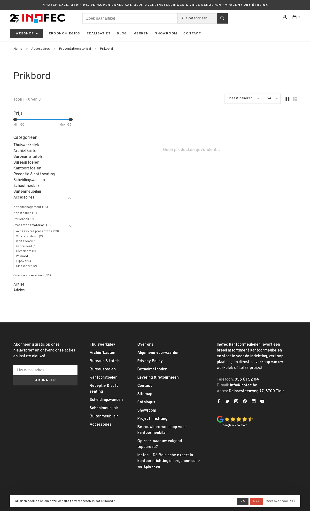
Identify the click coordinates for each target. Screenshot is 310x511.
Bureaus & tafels (28, 156)
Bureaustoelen (26, 162)
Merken (141, 34)
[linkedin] (254, 401)
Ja (243, 501)
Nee (256, 501)
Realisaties (98, 34)
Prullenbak (23, 219)
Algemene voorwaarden (158, 353)
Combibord (26, 251)
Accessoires (40, 49)
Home (17, 49)
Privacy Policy (150, 361)
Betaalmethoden (152, 369)
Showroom (166, 34)
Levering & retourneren (158, 377)
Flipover (24, 261)
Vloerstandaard (29, 237)
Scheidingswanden (29, 180)
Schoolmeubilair (27, 186)
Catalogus (146, 402)
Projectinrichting (152, 418)
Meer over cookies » (280, 501)
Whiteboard (27, 241)
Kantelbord (26, 246)
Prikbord (106, 49)
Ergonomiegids (64, 34)
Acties (18, 284)
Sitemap (144, 394)
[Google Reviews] (235, 425)
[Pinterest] (245, 401)
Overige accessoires (32, 275)
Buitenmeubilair (27, 191)
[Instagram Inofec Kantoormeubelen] (236, 401)
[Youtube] (262, 401)
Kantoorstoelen (27, 168)
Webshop (25, 34)
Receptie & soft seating (34, 174)
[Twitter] (227, 401)
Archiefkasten (26, 151)
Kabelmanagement (30, 207)
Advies (19, 290)
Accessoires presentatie (37, 231)
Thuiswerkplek (26, 145)
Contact (192, 34)
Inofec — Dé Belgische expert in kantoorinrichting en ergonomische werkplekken (168, 461)
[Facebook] (219, 401)
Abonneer (45, 380)
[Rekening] (285, 18)
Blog (122, 34)
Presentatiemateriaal (75, 49)
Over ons (145, 344)
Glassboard (26, 266)
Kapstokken (25, 213)
